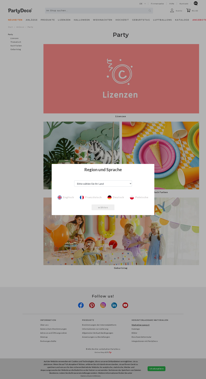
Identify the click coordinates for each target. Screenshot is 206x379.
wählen (103, 207)
